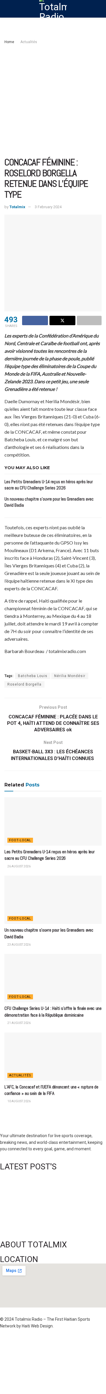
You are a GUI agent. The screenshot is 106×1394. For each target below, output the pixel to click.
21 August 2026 (19, 1023)
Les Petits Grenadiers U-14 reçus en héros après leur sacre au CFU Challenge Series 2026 (49, 855)
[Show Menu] (6, 9)
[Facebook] (7, 1343)
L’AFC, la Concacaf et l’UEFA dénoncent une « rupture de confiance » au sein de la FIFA (51, 1090)
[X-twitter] (69, 1343)
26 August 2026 (19, 866)
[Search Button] (99, 9)
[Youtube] (7, 1359)
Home (9, 42)
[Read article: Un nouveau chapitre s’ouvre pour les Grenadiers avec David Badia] (53, 900)
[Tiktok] (38, 1359)
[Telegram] (54, 1359)
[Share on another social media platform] (89, 320)
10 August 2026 (19, 1101)
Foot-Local (20, 840)
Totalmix (17, 207)
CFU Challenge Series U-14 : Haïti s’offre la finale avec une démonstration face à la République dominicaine (53, 1011)
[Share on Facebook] (35, 320)
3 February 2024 (48, 207)
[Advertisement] (53, 101)
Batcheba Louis (32, 676)
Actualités (28, 42)
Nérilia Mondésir (69, 676)
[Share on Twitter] (62, 320)
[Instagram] (85, 1343)
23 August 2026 (19, 944)
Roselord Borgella (24, 684)
